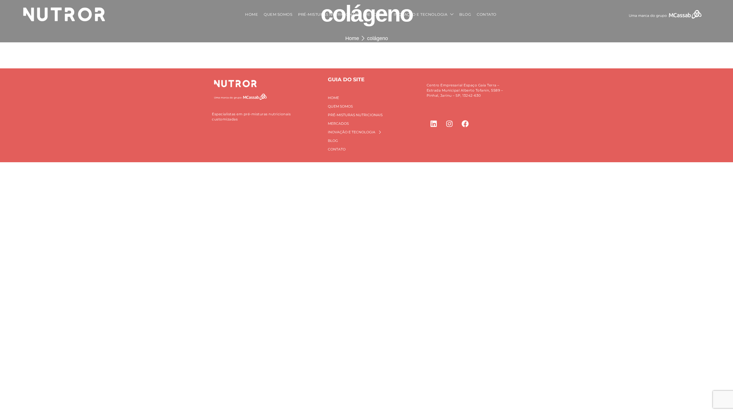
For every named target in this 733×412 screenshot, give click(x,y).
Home (352, 38)
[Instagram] (449, 123)
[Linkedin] (434, 123)
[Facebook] (465, 123)
